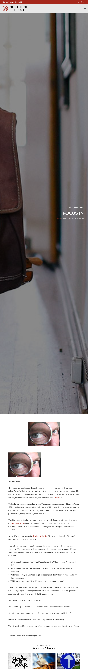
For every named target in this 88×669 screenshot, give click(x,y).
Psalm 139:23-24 (40, 536)
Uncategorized (76, 208)
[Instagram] (84, 2)
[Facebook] (81, 2)
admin (59, 218)
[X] (78, 2)
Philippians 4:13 (17, 523)
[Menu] (84, 8)
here (57, 497)
